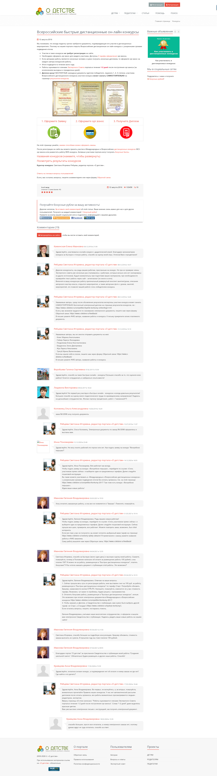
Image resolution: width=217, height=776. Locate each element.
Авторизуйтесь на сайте (50, 235)
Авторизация (172, 4)
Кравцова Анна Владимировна (70, 665)
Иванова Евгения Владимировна (71, 498)
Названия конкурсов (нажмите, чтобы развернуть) (68, 156)
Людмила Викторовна (66, 387)
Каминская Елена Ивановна (69, 246)
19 (137, 187)
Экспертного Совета (76, 67)
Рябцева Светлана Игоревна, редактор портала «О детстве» (85, 264)
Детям (114, 13)
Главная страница (162, 21)
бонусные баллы (122, 152)
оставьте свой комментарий (69, 209)
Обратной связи (104, 177)
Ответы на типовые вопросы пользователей (55, 173)
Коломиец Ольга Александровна (71, 408)
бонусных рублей (155, 79)
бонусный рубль (89, 212)
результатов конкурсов (59, 78)
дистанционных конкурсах (125, 149)
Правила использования (84, 759)
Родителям (152, 759)
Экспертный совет (117, 763)
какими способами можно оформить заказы (77, 145)
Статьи (145, 13)
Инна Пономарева (63, 442)
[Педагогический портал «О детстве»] (55, 14)
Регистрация (157, 4)
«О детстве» (44, 763)
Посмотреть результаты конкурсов (59, 161)
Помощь (160, 13)
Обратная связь (80, 755)
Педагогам (129, 13)
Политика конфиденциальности (87, 763)
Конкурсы (176, 21)
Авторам (113, 755)
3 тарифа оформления (107, 56)
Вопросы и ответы (117, 759)
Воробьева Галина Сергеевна (69, 369)
